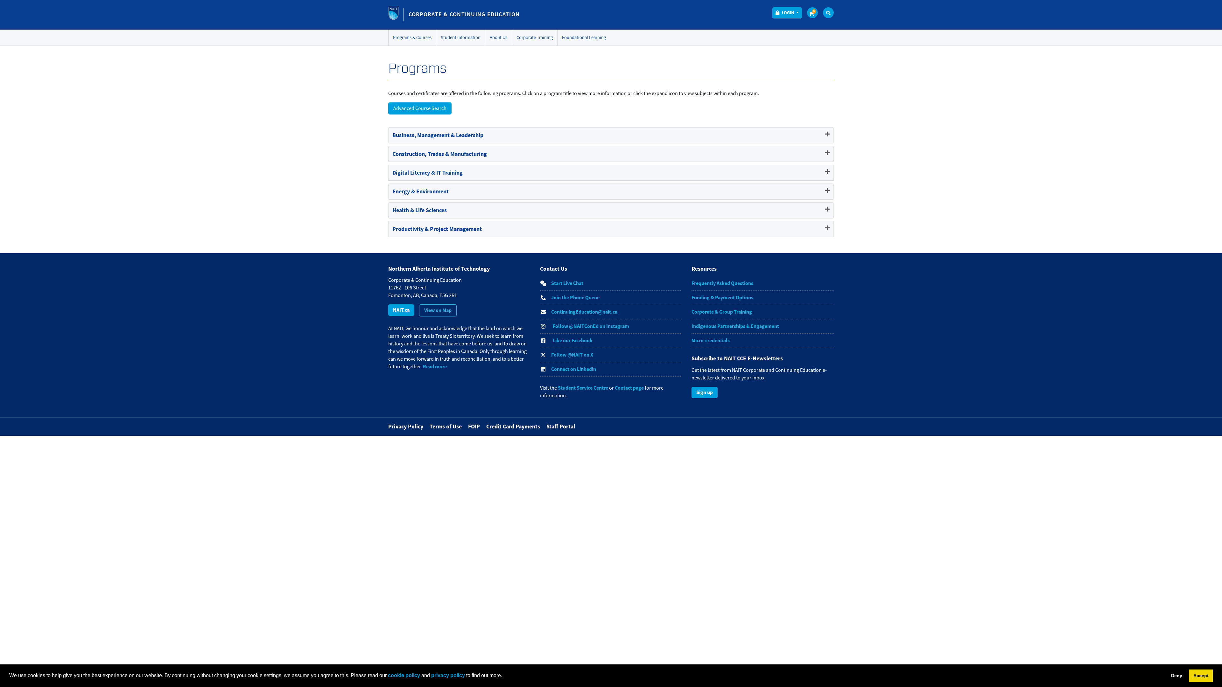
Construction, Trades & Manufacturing (439, 154)
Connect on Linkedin (573, 369)
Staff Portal (560, 426)
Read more (435, 366)
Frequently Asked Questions (722, 283)
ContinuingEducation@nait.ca (584, 312)
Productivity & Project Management (437, 229)
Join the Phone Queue (575, 297)
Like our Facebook (573, 340)
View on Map (438, 310)
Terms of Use (446, 426)
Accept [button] (1201, 675)
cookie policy (404, 675)
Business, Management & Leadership (437, 135)
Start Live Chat (567, 283)
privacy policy (448, 675)
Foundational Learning (584, 37)
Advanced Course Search (419, 108)
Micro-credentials (711, 340)
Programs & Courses (412, 37)
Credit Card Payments (513, 426)
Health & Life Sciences (419, 210)
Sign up (704, 392)
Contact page (629, 388)
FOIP (474, 426)
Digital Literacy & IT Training (427, 173)
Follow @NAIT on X (572, 354)
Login (788, 13)
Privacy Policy (405, 426)
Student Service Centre (583, 388)
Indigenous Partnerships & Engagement (735, 326)
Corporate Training (534, 37)
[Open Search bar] (828, 12)
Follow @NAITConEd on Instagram (591, 326)
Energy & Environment (420, 191)
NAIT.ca (401, 310)
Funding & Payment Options (722, 297)
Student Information (461, 37)
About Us (498, 37)
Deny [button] (1176, 675)
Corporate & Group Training (722, 312)
